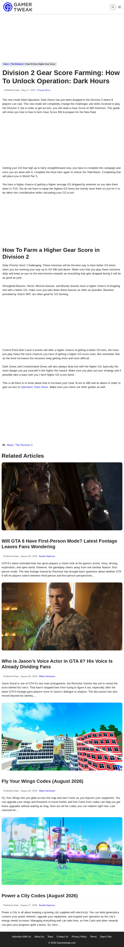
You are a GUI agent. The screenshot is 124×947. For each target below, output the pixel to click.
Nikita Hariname (47, 676)
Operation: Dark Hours (34, 387)
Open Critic (106, 936)
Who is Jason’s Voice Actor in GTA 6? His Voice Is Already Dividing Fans (57, 664)
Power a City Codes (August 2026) (40, 895)
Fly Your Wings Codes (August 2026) (42, 781)
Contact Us (62, 936)
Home (6, 64)
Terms (93, 936)
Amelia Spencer (47, 556)
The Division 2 (17, 64)
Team (50, 936)
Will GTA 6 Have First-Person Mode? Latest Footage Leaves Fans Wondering (59, 543)
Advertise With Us (21, 936)
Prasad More (43, 90)
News (10, 445)
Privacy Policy (79, 936)
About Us (39, 936)
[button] (113, 7)
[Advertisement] (62, 37)
